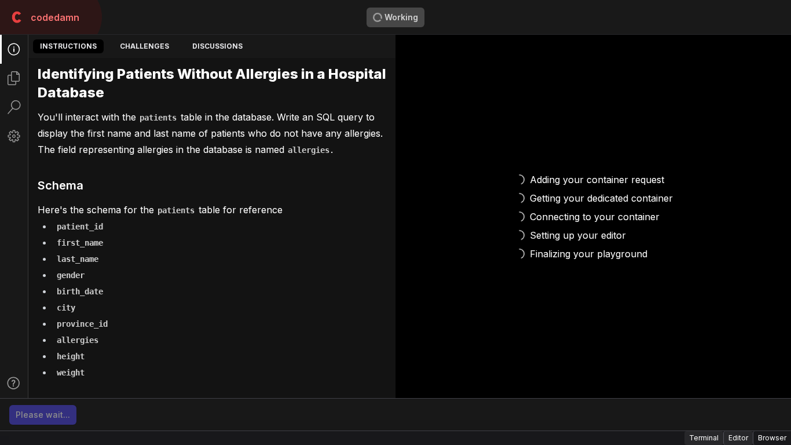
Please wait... (43, 415)
